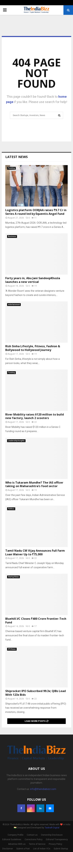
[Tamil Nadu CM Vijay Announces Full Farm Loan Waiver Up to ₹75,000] (36, 526)
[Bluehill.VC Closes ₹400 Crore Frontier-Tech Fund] (36, 594)
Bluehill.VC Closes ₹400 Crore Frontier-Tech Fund (35, 620)
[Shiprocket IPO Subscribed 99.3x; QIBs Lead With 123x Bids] (36, 666)
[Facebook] (21, 808)
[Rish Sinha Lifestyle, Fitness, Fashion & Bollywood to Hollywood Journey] (36, 322)
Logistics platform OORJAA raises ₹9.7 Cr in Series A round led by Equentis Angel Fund (35, 212)
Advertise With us (17, 844)
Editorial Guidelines (11, 839)
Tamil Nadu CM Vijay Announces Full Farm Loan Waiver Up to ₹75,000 (35, 552)
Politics (11, 509)
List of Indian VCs (41, 848)
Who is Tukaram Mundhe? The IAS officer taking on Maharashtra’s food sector (34, 484)
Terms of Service (37, 844)
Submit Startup (61, 848)
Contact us (32, 835)
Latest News (16, 157)
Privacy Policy (55, 844)
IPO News (12, 649)
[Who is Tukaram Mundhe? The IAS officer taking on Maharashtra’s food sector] (36, 458)
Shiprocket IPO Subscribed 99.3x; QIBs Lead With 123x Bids (35, 693)
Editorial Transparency (57, 839)
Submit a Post (23, 848)
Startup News (13, 577)
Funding (11, 168)
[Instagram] (31, 808)
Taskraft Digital (52, 827)
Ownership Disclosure (52, 835)
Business (12, 236)
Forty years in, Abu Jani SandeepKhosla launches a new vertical (32, 280)
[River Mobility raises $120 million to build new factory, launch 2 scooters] (36, 390)
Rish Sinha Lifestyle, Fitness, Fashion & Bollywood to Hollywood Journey (32, 348)
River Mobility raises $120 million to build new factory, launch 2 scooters (34, 416)
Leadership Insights (16, 441)
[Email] (50, 808)
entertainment (14, 304)
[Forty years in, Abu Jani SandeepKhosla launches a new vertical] (36, 254)
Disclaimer (7, 848)
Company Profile (15, 835)
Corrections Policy (34, 839)
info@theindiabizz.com (43, 789)
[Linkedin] (40, 808)
